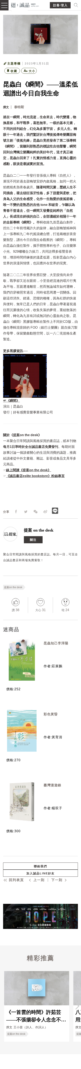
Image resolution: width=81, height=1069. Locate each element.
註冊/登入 (60, 5)
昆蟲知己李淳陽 (56, 643)
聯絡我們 (40, 866)
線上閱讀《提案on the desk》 (28, 470)
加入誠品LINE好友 (40, 873)
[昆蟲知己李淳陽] (21, 660)
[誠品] (25, 4)
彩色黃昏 (51, 714)
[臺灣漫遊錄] (21, 802)
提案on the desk (13, 587)
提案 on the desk (38, 530)
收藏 (14, 71)
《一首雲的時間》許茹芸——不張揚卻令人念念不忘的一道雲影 (36, 1015)
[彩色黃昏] (21, 731)
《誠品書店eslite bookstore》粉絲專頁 (35, 476)
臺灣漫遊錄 (52, 785)
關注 (33, 539)
